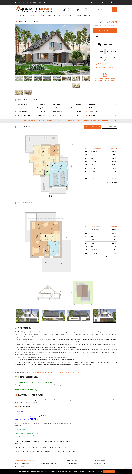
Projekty (18, 15)
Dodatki (78, 15)
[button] (111, 51)
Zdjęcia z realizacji (72, 463)
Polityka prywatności (100, 463)
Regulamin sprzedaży (100, 460)
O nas (42, 15)
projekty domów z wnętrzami (69, 372)
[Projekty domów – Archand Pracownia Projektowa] (34, 9)
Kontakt (87, 15)
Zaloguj (105, 2)
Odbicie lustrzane (109, 126)
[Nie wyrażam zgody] (130, 471)
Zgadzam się (109, 471)
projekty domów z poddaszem (48, 372)
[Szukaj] (114, 9)
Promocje (51, 15)
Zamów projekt (65, 15)
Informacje (31, 15)
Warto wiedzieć (72, 460)
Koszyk (115, 2)
